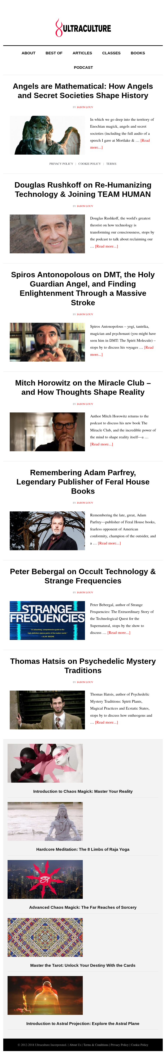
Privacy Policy (61, 164)
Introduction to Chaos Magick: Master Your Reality (83, 791)
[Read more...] (106, 246)
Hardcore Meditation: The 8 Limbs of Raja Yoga (82, 849)
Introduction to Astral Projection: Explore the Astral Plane (82, 1023)
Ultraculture (83, 27)
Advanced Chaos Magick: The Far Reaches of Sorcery (83, 907)
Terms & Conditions (95, 1045)
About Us (75, 1045)
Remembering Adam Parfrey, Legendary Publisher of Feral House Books (83, 481)
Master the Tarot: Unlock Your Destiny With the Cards (83, 965)
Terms (111, 164)
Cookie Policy (89, 164)
